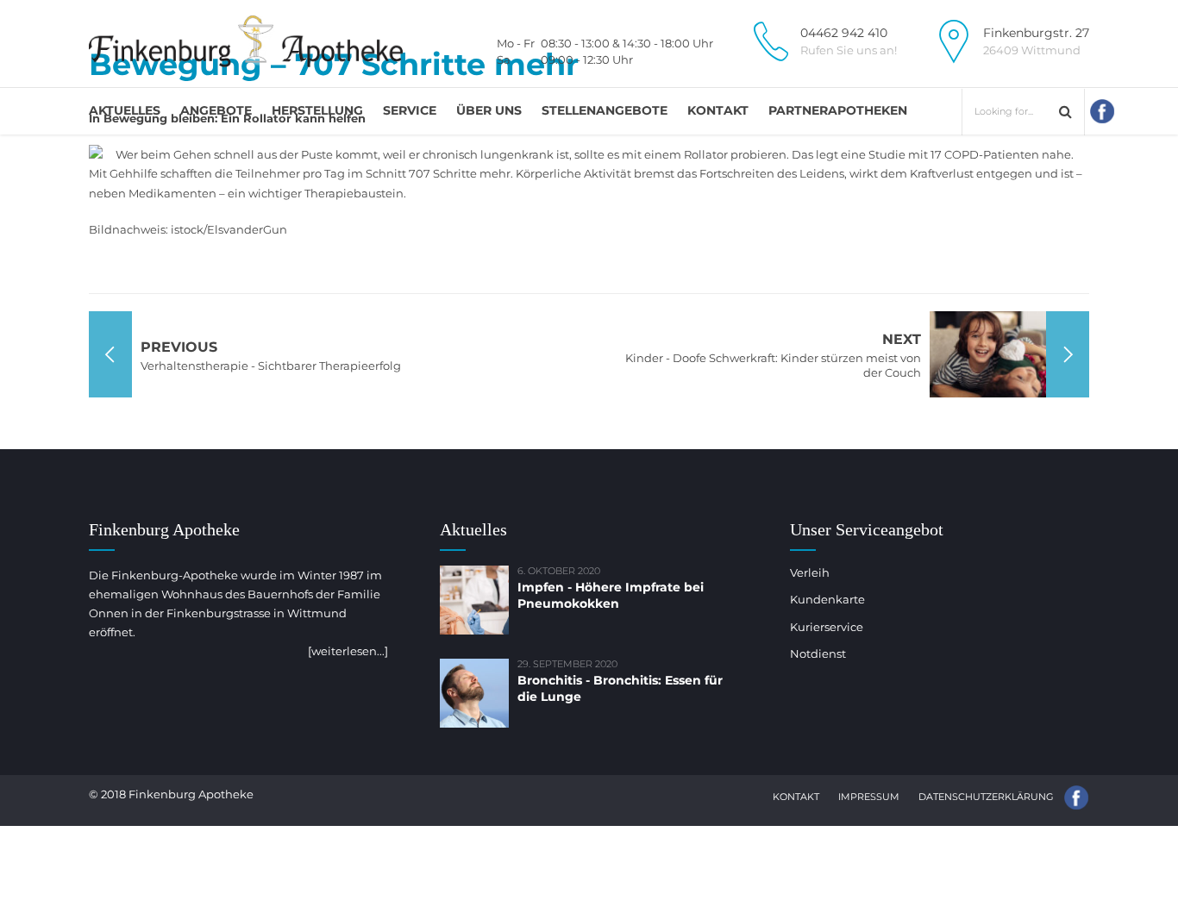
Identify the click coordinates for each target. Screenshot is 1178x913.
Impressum (868, 797)
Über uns (489, 110)
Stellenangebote (604, 110)
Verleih (810, 572)
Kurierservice (826, 627)
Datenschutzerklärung (986, 797)
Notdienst (818, 653)
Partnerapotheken (837, 110)
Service (409, 110)
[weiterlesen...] (348, 651)
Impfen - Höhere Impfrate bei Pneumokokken (610, 595)
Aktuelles (124, 110)
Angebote (216, 110)
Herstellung (317, 110)
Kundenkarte (827, 599)
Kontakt (718, 110)
